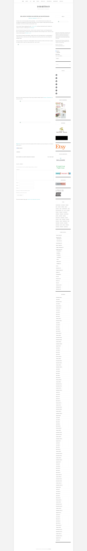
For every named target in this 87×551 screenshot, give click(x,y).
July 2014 (57, 464)
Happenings (58, 238)
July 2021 (57, 310)
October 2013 (58, 483)
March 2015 (57, 449)
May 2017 (57, 396)
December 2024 (58, 297)
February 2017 (58, 402)
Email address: (58, 54)
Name (17, 182)
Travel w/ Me (58, 240)
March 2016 (57, 426)
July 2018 (57, 369)
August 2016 (58, 415)
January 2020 (58, 335)
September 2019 (58, 343)
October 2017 (58, 388)
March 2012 (57, 523)
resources (57, 221)
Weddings (58, 263)
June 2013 (57, 491)
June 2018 (57, 371)
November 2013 (58, 480)
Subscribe (58, 51)
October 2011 (58, 533)
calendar (57, 208)
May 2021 (57, 314)
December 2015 (58, 432)
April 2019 (57, 354)
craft (68, 208)
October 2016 (58, 411)
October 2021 (58, 307)
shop (68, 221)
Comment (18, 169)
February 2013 (58, 499)
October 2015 (58, 436)
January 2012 (58, 527)
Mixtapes (57, 272)
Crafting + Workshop (33, 18)
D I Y (30, 1)
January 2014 (58, 476)
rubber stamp (65, 221)
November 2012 (58, 506)
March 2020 (57, 331)
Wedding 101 (58, 287)
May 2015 (57, 447)
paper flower (58, 217)
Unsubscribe (58, 52)
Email (17, 185)
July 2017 (57, 392)
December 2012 (58, 504)
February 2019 (58, 356)
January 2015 (58, 451)
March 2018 (57, 377)
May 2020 (57, 326)
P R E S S (38, 1)
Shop (57, 282)
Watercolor (57, 226)
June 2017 (57, 394)
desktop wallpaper (58, 210)
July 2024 (57, 299)
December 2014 (58, 453)
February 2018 (58, 379)
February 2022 (58, 305)
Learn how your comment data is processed (34, 199)
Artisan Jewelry (58, 235)
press (60, 219)
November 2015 (58, 434)
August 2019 (58, 345)
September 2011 (58, 535)
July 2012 (57, 514)
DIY (62, 210)
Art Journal (58, 250)
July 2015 (57, 442)
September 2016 (58, 413)
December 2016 (58, 407)
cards (60, 208)
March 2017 (57, 400)
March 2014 (57, 472)
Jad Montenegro (32, 27)
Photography (58, 274)
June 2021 (57, 312)
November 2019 (58, 339)
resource (67, 219)
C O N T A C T (61, 1)
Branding (58, 253)
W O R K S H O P (55, 1)
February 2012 (58, 525)
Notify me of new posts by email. (22, 192)
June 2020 (57, 324)
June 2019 (57, 350)
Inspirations (58, 268)
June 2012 (57, 516)
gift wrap (68, 210)
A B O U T (27, 1)
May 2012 (57, 518)
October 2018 (58, 364)
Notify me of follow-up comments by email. (23, 190)
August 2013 (58, 487)
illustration (65, 212)
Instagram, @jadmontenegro (48, 97)
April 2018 (57, 375)
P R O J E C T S (43, 1)
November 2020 (58, 320)
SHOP (34, 1)
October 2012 (58, 508)
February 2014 (58, 474)
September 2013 (58, 485)
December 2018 (58, 360)
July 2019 (57, 348)
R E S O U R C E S (49, 1)
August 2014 (58, 461)
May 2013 (57, 493)
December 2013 (58, 478)
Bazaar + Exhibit (58, 245)
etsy (65, 210)
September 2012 (58, 510)
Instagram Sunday (58, 270)
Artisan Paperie (58, 243)
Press (57, 276)
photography (62, 217)
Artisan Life (57, 237)
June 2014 (57, 466)
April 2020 (57, 329)
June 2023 (57, 303)
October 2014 (58, 457)
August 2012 (58, 512)
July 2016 (57, 417)
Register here (18, 143)
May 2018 (57, 373)
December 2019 (58, 337)
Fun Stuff (58, 255)
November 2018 (58, 362)
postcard (57, 219)
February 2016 (58, 428)
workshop (61, 226)
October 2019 (58, 341)
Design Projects (58, 249)
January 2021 (58, 318)
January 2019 (58, 358)
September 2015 (58, 438)
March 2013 (57, 497)
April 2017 (57, 398)
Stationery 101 (58, 284)
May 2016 (57, 421)
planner (66, 217)
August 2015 (58, 440)
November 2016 (58, 409)
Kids (57, 259)
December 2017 (58, 383)
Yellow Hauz (35, 26)
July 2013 (57, 489)
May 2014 (57, 468)
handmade (61, 212)
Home (23, 1)
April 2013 (57, 495)
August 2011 (58, 537)
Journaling (58, 257)
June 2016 (57, 419)
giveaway (57, 212)
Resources (57, 278)
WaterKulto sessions (28, 32)
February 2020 (58, 333)
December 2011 (58, 529)
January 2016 (58, 430)
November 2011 (58, 531)
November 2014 (58, 455)
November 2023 (58, 301)
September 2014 (58, 459)
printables (63, 219)
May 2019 (57, 352)
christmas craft (64, 208)
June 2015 (57, 445)
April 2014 (57, 470)
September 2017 (58, 390)
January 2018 (58, 381)
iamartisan (43, 6)
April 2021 (57, 316)
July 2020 (57, 322)
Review (61, 221)
